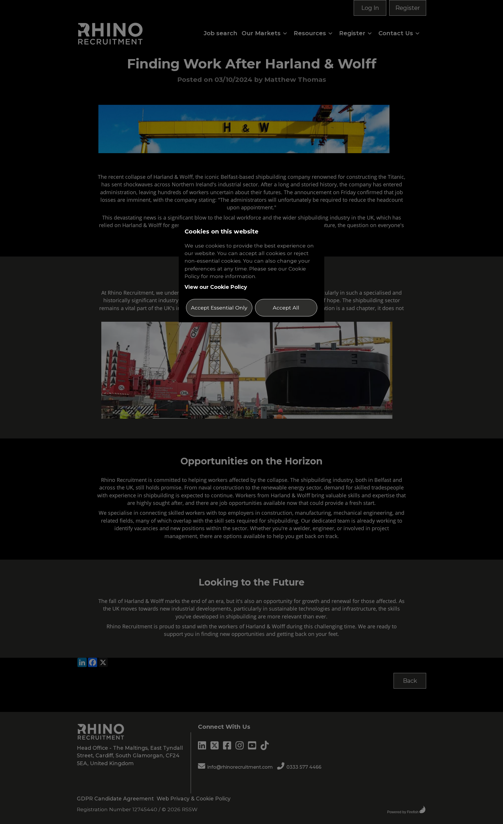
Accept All (286, 308)
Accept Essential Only (219, 308)
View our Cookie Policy (216, 287)
